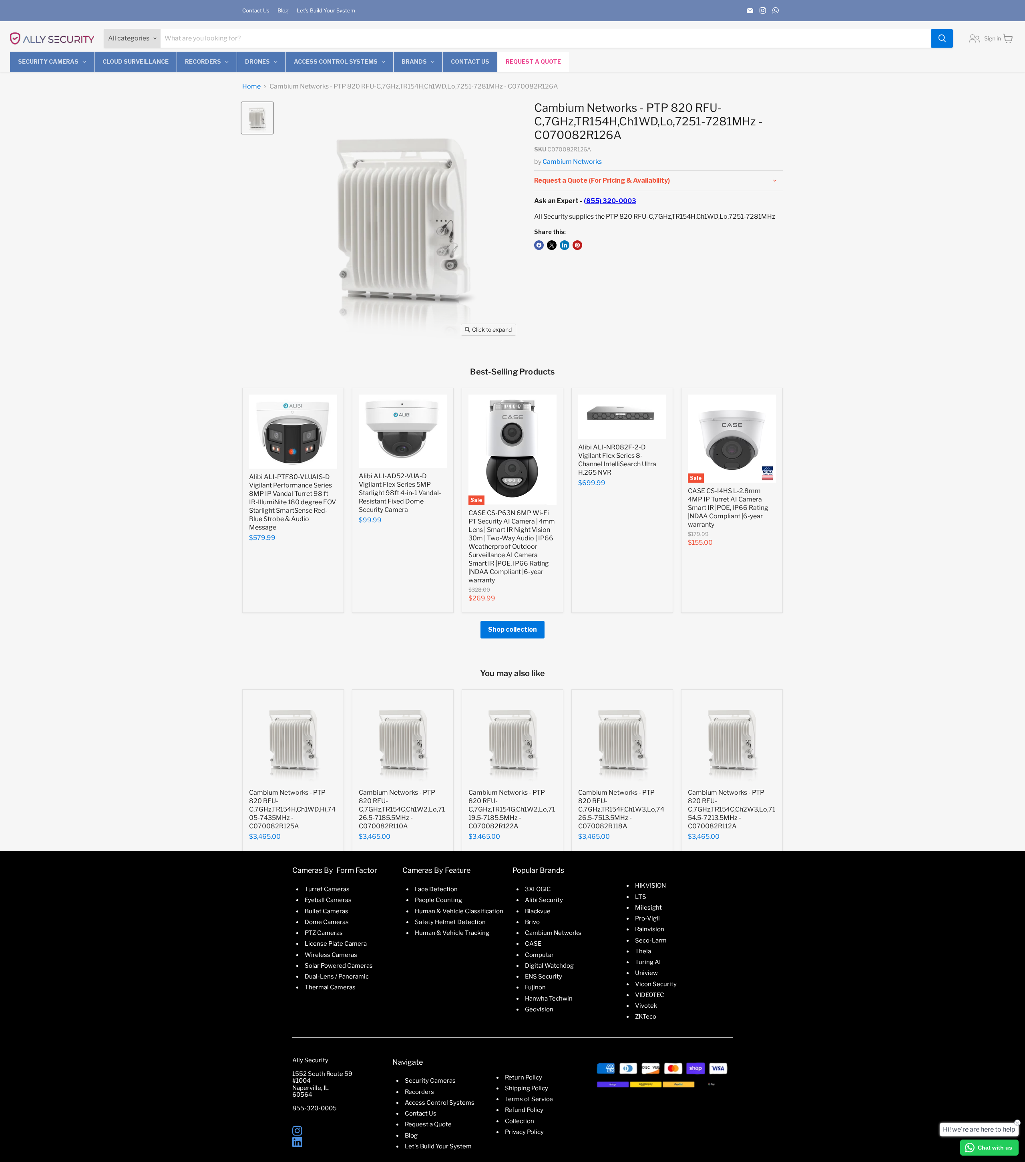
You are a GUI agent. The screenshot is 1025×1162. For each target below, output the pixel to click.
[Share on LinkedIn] (564, 245)
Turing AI (648, 962)
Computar (539, 955)
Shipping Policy (526, 1088)
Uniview (646, 973)
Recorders (419, 1092)
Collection (519, 1121)
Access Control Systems (439, 1102)
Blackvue (538, 911)
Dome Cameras (327, 922)
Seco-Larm (651, 940)
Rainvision (649, 929)
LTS (640, 896)
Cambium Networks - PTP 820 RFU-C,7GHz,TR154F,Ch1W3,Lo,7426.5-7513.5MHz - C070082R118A (621, 809)
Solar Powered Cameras (339, 965)
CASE (533, 943)
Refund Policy (524, 1110)
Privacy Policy (524, 1132)
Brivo (532, 922)
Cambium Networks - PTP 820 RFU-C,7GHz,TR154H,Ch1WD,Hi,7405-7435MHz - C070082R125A (292, 809)
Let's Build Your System (326, 11)
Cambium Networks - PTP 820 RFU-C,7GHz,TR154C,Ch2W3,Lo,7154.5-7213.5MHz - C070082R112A (731, 809)
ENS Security (543, 976)
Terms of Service (529, 1099)
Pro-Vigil (647, 918)
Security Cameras (430, 1080)
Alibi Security (544, 900)
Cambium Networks (572, 161)
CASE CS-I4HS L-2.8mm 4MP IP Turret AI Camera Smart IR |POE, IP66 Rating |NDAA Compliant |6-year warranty (728, 507)
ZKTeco (645, 1016)
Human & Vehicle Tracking (452, 932)
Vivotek (646, 1005)
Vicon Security (656, 984)
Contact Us (255, 11)
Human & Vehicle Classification (459, 911)
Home (251, 86)
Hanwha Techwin (549, 998)
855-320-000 (312, 1108)
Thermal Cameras (330, 987)
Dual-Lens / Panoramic (337, 976)
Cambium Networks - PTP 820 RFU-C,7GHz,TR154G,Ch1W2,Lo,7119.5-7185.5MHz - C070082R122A (511, 809)
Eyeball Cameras (328, 900)
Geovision (539, 1009)
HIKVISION (650, 885)
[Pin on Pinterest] (577, 245)
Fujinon (535, 987)
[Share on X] (552, 245)
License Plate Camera (336, 943)
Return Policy (523, 1077)
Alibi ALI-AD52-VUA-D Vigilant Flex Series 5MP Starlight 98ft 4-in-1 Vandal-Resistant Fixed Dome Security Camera (400, 493)
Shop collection (512, 629)
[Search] (942, 38)
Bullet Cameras (326, 911)
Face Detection (436, 889)
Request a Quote (428, 1124)
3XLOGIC (538, 889)
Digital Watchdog (549, 965)
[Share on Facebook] (539, 245)
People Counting (438, 900)
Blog (283, 11)
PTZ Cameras (324, 932)
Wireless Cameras (331, 955)
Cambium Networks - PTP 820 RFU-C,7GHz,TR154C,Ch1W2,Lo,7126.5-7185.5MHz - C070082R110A (402, 809)
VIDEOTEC (649, 995)
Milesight (648, 907)
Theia (643, 951)
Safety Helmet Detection (450, 922)
